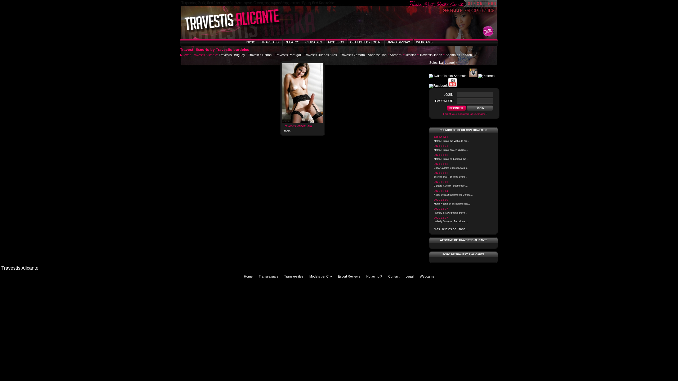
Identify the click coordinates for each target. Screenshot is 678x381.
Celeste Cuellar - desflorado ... (451, 185)
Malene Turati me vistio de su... (451, 141)
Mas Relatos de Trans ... (451, 229)
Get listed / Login (365, 42)
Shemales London (458, 55)
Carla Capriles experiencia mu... (451, 168)
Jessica (410, 55)
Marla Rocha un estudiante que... (452, 203)
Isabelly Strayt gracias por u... (450, 212)
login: (449, 95)
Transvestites (293, 276)
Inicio (250, 42)
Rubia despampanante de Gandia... (453, 194)
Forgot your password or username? (465, 113)
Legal (409, 276)
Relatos (292, 42)
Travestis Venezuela (297, 126)
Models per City (320, 276)
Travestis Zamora (352, 55)
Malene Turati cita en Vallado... (451, 150)
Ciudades (313, 42)
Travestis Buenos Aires (320, 55)
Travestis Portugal (288, 55)
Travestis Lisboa (260, 55)
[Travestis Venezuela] (302, 122)
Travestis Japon (431, 55)
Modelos (336, 42)
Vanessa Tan (377, 55)
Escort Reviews (349, 276)
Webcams (424, 42)
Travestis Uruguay (232, 55)
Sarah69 (396, 55)
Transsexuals (268, 276)
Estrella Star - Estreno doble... (450, 176)
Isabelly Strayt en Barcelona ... (451, 221)
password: (444, 101)
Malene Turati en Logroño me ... (451, 159)
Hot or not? (374, 276)
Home (248, 276)
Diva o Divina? (398, 42)
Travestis (270, 42)
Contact (393, 276)
